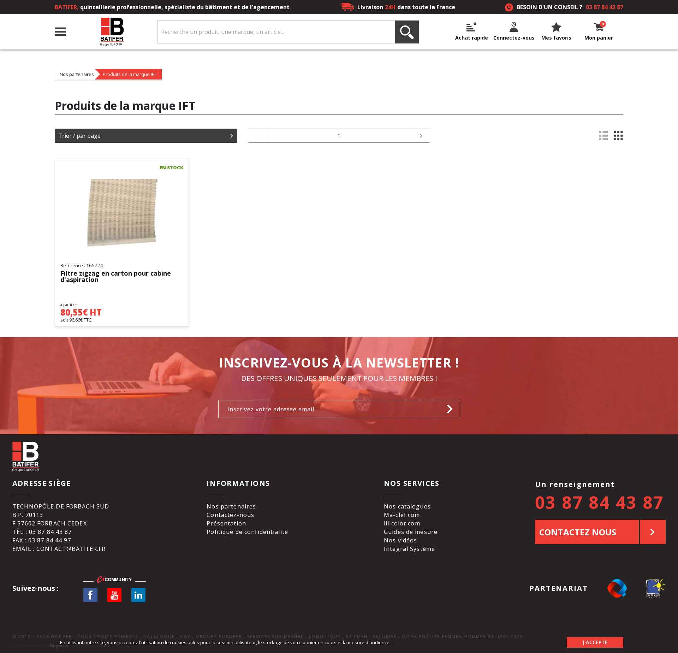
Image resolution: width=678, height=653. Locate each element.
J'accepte (595, 642)
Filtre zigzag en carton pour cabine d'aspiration (115, 276)
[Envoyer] (452, 409)
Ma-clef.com (402, 515)
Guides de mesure (411, 532)
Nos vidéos (400, 540)
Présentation (226, 523)
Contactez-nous (230, 515)
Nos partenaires (77, 74)
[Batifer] (111, 32)
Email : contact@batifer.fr (59, 549)
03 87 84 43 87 (604, 7)
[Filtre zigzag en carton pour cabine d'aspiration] (122, 214)
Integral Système (409, 549)
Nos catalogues (407, 506)
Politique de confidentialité (247, 532)
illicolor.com (402, 523)
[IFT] (76, 167)
